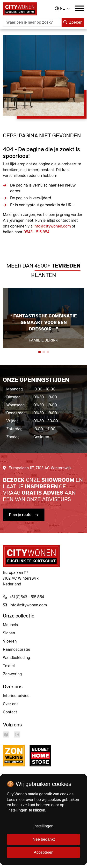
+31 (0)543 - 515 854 (26, 597)
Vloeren (10, 641)
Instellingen (43, 826)
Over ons (10, 704)
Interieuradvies (16, 696)
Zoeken (75, 22)
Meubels (10, 625)
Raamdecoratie (16, 649)
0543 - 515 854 (36, 232)
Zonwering (12, 674)
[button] (39, 352)
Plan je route (20, 515)
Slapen (9, 633)
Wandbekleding (16, 658)
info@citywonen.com (52, 226)
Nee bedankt (44, 839)
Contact (10, 712)
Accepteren (43, 852)
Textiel (9, 666)
